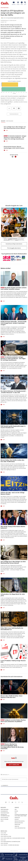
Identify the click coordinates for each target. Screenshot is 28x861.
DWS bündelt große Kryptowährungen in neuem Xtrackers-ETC (13, 426)
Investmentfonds (5, 812)
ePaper (16, 811)
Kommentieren (14, 114)
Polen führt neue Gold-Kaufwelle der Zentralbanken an (12, 628)
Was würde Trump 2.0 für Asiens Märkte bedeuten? (13, 527)
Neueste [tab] (3, 121)
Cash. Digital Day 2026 (6, 836)
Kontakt (17, 819)
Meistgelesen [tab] (9, 121)
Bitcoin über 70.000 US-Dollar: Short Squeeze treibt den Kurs (11, 696)
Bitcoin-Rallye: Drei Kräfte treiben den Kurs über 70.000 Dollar (12, 460)
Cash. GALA (3, 839)
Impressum (17, 817)
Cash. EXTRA (3, 832)
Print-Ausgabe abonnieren (14, 248)
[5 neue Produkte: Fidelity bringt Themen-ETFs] (14, 651)
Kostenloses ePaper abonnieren (14, 244)
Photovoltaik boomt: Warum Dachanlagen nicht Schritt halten (14, 147)
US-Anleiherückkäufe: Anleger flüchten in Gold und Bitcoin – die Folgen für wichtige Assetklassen (15, 137)
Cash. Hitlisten (4, 843)
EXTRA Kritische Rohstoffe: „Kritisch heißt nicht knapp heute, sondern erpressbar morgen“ (13, 323)
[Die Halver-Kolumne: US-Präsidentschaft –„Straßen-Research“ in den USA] (14, 382)
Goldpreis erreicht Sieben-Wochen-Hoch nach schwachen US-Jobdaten (13, 720)
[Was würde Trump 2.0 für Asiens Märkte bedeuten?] (14, 517)
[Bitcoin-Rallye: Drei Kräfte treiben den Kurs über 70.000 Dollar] (14, 451)
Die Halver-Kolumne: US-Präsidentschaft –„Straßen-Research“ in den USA (14, 391)
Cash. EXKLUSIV (4, 834)
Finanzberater (4, 811)
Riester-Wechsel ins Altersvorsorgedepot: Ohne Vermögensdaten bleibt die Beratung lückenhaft (12, 746)
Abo (16, 809)
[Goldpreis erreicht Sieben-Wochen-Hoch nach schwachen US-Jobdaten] (14, 710)
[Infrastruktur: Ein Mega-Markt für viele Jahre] (14, 585)
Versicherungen (4, 809)
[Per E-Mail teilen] (19, 108)
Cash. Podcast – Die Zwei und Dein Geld (10, 845)
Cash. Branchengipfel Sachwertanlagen (10, 841)
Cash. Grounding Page (20, 828)
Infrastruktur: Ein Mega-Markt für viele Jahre (13, 594)
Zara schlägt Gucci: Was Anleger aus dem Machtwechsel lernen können (15, 127)
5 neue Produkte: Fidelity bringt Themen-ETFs (13, 661)
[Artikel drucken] (14, 108)
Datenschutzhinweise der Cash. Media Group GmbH (21, 815)
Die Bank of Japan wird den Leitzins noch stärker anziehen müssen (14, 288)
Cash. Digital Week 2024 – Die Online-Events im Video (13, 838)
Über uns (17, 826)
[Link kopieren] (9, 108)
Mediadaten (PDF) (19, 822)
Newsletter (17, 824)
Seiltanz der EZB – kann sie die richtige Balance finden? (12, 493)
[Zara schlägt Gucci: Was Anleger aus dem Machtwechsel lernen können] (14, 552)
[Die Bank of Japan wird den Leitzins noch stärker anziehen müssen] (14, 278)
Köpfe (2, 821)
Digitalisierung (4, 817)
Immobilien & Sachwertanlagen (5, 815)
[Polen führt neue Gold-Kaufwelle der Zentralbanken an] (14, 619)
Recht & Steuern (4, 819)
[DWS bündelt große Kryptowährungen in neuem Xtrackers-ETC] (14, 417)
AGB (16, 812)
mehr (7, 130)
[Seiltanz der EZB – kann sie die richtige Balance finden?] (14, 483)
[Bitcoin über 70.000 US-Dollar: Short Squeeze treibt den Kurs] (14, 686)
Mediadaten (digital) (20, 821)
